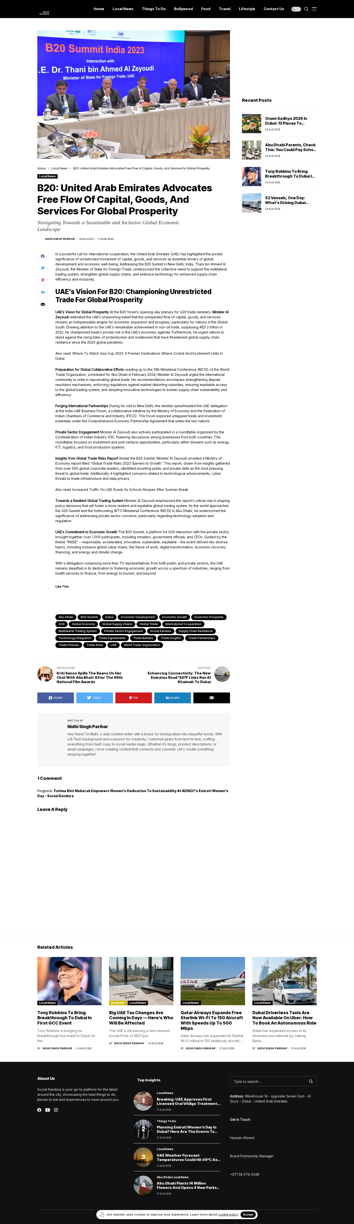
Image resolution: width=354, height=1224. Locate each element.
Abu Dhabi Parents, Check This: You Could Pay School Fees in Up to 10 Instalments (291, 151)
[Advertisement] (279, 60)
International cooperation (183, 624)
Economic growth (174, 617)
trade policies (69, 645)
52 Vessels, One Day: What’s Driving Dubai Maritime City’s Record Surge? (287, 204)
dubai (109, 617)
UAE (114, 645)
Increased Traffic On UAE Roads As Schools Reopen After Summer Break (130, 489)
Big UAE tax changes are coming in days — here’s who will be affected (141, 1017)
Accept (248, 1214)
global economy (83, 624)
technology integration (75, 638)
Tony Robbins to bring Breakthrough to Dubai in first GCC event (289, 176)
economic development (138, 617)
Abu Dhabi (66, 617)
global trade (149, 624)
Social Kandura (160, 631)
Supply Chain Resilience (196, 631)
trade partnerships (201, 638)
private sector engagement (123, 631)
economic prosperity (208, 617)
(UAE (174, 254)
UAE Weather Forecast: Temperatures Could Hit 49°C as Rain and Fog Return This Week (187, 1159)
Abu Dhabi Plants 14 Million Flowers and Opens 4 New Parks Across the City (187, 1187)
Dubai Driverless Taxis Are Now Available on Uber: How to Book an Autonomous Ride (284, 1017)
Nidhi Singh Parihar (60, 238)
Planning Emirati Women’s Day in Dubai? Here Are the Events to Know (186, 1131)
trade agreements (112, 638)
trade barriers (143, 638)
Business (118, 1003)
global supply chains (117, 624)
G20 (62, 624)
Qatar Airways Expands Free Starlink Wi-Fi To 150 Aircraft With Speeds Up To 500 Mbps (212, 1020)
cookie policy (228, 1214)
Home (41, 168)
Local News (59, 168)
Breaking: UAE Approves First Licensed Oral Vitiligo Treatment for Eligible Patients (187, 1103)
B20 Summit (89, 617)
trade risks (94, 645)
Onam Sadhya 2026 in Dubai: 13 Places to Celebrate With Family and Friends (290, 125)
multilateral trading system (78, 631)
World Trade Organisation (142, 645)
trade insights (171, 638)
